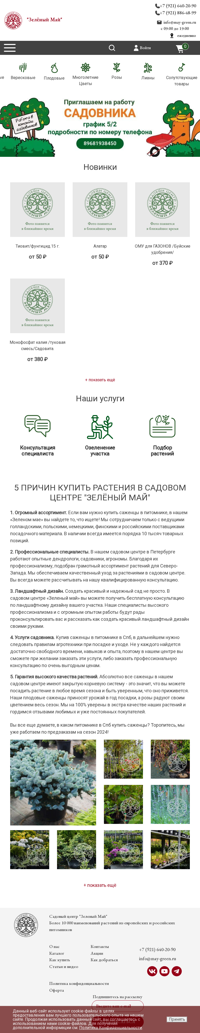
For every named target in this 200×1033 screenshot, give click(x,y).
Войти (145, 47)
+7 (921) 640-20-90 (178, 6)
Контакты (100, 946)
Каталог (56, 953)
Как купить (59, 960)
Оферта (56, 990)
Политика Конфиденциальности (110, 1027)
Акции (97, 953)
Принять (177, 1019)
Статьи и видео (63, 966)
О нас (54, 946)
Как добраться (104, 960)
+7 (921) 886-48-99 (178, 13)
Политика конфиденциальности (79, 983)
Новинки (100, 167)
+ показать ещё (100, 379)
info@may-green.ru (180, 22)
